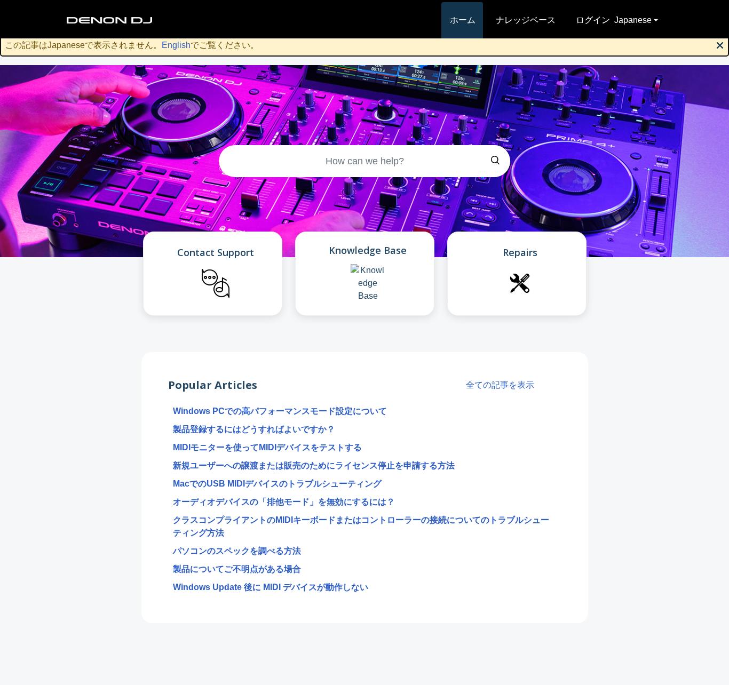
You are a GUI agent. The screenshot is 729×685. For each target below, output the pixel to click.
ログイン (593, 20)
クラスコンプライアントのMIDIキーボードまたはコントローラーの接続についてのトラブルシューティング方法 (361, 526)
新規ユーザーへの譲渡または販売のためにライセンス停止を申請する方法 (314, 465)
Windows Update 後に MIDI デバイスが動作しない (270, 587)
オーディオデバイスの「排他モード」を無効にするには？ (284, 501)
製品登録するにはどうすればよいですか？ (254, 429)
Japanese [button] (633, 20)
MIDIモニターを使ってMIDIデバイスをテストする (267, 447)
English (176, 45)
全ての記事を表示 (500, 384)
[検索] (495, 161)
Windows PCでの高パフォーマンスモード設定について (280, 411)
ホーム (463, 20)
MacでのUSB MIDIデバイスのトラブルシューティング (277, 483)
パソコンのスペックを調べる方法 (237, 550)
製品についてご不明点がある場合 (237, 569)
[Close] (719, 44)
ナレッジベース (526, 20)
